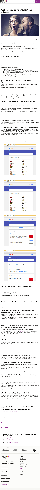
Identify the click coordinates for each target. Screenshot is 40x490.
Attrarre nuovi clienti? (3, 465)
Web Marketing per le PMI (4, 475)
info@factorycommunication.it (13, 442)
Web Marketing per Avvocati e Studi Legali (6, 476)
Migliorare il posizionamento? (4, 469)
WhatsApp (23, 459)
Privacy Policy (21, 471)
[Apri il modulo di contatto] (33, 2)
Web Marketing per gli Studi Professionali (5, 478)
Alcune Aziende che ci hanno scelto (6, 447)
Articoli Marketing (4, 4)
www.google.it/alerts (7, 142)
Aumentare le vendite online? (4, 468)
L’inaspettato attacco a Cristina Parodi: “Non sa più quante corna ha (22, 89)
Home (1, 4)
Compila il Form (5, 438)
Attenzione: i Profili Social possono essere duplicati (11, 411)
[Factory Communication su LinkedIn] (20, 468)
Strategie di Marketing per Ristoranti (5, 481)
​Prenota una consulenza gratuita (8, 437)
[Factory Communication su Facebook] (22, 468)
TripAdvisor (22, 331)
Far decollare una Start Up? (4, 466)
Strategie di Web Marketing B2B (4, 473)
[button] (1, 427)
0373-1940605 (11, 439)
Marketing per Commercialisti (4, 479)
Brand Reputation (4, 113)
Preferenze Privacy (22, 474)
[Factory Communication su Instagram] (23, 468)
